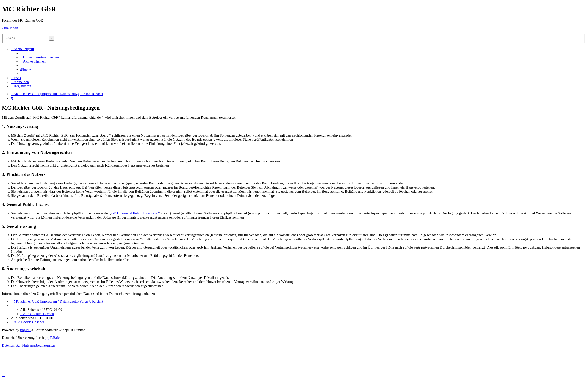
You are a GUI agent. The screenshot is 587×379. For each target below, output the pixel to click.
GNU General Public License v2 (135, 213)
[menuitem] (39, 57)
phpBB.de (52, 338)
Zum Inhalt (10, 28)
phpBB (25, 330)
